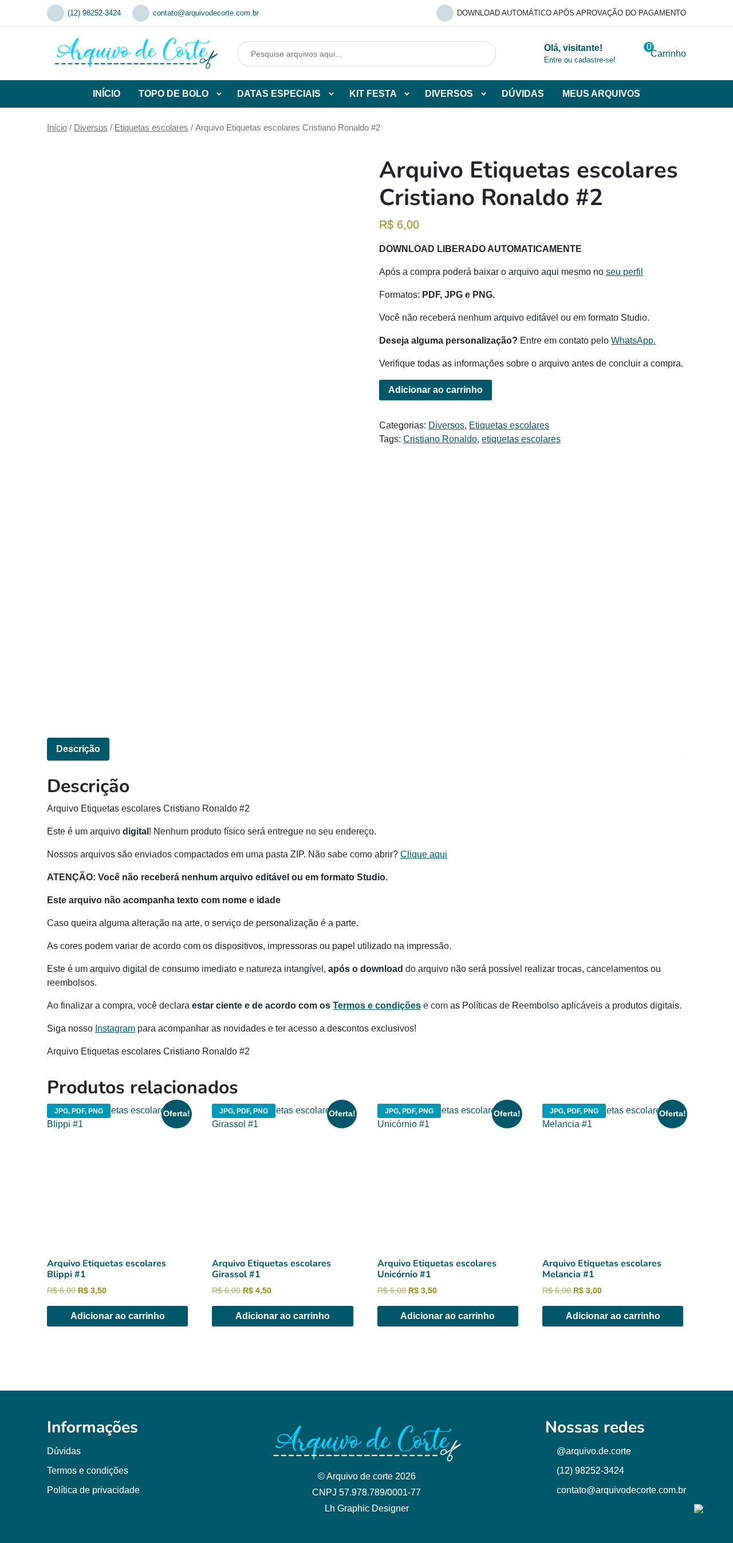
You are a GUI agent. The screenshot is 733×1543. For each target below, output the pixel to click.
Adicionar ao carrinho (435, 390)
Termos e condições (377, 1005)
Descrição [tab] (78, 749)
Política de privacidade (93, 1490)
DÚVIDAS (523, 94)
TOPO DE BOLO (173, 94)
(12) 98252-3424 (94, 13)
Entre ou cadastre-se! (580, 60)
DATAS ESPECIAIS (279, 94)
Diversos (91, 127)
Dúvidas (64, 1451)
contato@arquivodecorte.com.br (206, 13)
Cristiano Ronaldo (440, 439)
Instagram (115, 1028)
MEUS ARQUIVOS (601, 94)
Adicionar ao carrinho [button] (117, 1316)
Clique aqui (423, 854)
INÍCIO (106, 94)
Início (57, 127)
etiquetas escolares (521, 439)
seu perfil (624, 272)
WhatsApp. (633, 340)
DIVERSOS (449, 94)
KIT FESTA (373, 94)
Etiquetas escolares (151, 127)
